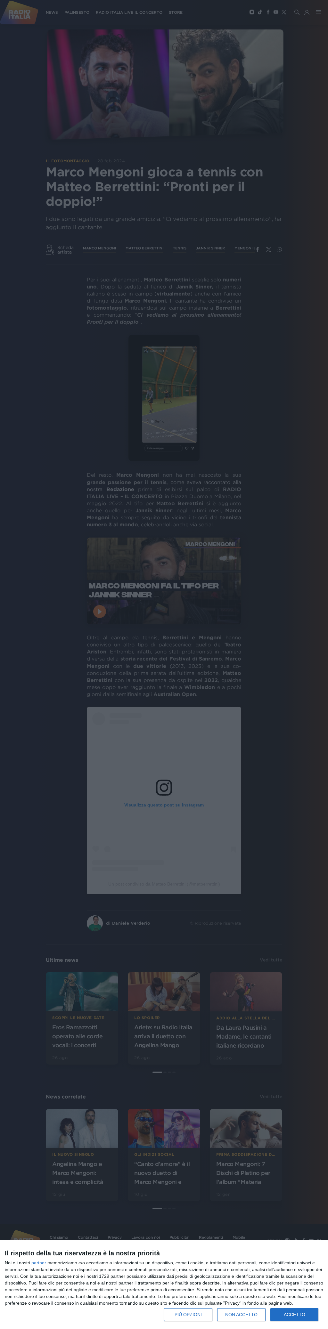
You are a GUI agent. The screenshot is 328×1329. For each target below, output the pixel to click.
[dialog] (164, 1284)
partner (38, 1262)
